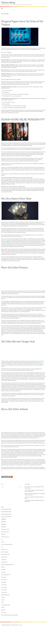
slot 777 (2, 602)
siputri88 (2, 599)
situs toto (3, 541)
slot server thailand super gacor (6, 544)
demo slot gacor (4, 579)
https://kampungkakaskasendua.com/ (8, 564)
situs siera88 (3, 612)
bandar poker (7, 240)
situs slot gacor (4, 584)
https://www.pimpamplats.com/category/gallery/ (9, 615)
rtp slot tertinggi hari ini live (6, 574)
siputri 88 (2, 567)
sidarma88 (3, 610)
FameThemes (19, 624)
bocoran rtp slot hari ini (5, 529)
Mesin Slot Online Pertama (14, 267)
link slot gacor (3, 559)
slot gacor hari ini (4, 549)
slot (2, 539)
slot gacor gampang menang (6, 509)
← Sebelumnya (4, 476)
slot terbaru (3, 572)
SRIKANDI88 (3, 519)
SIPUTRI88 (3, 534)
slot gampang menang (5, 594)
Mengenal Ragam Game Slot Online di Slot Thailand (22, 22)
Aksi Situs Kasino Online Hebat (16, 198)
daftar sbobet (17, 149)
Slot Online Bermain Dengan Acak (18, 341)
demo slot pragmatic (4, 551)
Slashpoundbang (8, 2)
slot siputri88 (3, 582)
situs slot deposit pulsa (5, 554)
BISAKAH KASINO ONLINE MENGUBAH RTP (23, 119)
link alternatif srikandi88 (5, 604)
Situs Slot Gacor (4, 557)
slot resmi (3, 597)
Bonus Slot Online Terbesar (14, 409)
